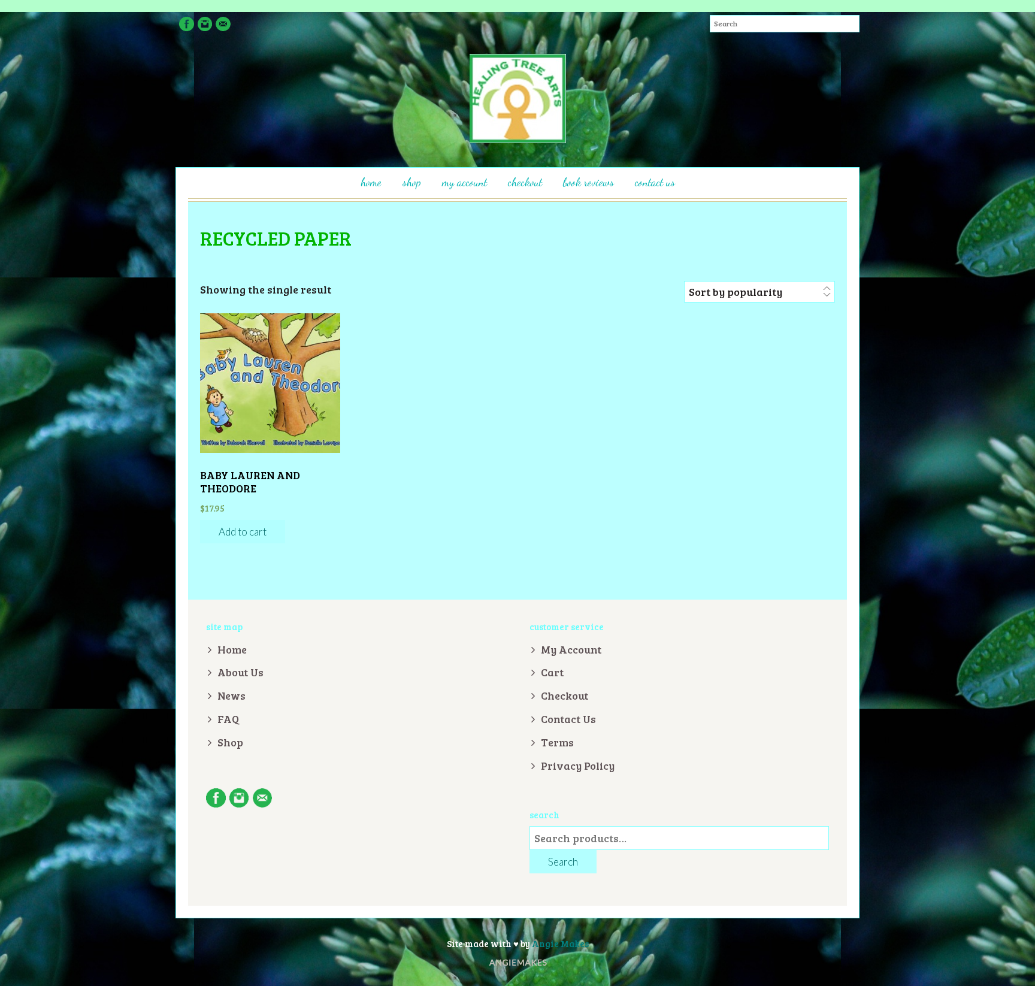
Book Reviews (588, 182)
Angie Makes (560, 943)
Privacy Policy (578, 765)
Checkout (525, 182)
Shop (411, 182)
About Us (240, 672)
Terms (557, 742)
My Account (464, 182)
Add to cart (243, 531)
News (231, 695)
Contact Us (655, 182)
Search (563, 861)
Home (371, 182)
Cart (552, 672)
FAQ (228, 719)
